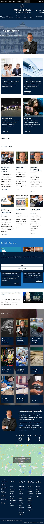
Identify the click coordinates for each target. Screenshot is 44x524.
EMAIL (28, 436)
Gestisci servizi (4, 259)
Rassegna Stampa (32, 16)
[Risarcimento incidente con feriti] (7, 356)
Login (27, 1)
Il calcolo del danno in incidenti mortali (21, 166)
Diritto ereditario (26, 16)
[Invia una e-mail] (28, 439)
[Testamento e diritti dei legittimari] (36, 356)
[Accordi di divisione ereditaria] (7, 385)
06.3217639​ (14, 38)
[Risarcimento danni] (33, 67)
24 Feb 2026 (5, 216)
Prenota (39, 442)
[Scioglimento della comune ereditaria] (22, 385)
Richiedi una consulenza (38, 522)
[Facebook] (37, 1)
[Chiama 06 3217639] (20, 439)
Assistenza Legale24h (10, 16)
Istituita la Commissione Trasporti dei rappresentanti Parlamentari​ (7, 211)
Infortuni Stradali (4, 1)
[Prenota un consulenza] (39, 439)
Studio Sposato (19, 1)
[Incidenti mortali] (33, 107)
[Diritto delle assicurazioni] (22, 327)
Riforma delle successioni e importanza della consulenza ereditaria (36, 168)
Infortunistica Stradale (19, 16)
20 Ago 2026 (5, 171)
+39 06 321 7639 (20, 442)
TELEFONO (20, 436)
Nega (22, 265)
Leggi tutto (3, 189)
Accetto (22, 461)
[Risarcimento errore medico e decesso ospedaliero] (22, 356)
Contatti (38, 16)
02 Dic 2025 (19, 213)
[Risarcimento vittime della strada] (36, 327)
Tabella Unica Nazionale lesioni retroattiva (5, 167)
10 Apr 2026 (19, 169)
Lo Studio (3, 16)
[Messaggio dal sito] (42, 1)
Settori (7, 16)
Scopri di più (5, 91)
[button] (42, 254)
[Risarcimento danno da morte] (7, 327)
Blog (41, 16)
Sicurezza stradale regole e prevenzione (35, 210)
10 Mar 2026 (34, 172)
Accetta (22, 262)
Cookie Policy (21, 270)
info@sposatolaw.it (29, 442)
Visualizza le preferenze (22, 268)
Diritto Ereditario (12, 1)
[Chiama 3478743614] (41, 1)
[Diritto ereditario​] (11, 67)
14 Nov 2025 (34, 213)
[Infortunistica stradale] (11, 107)
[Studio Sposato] (22, 8)
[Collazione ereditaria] (36, 385)
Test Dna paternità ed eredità (21, 210)
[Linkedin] (39, 1)
